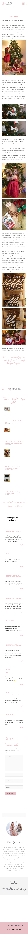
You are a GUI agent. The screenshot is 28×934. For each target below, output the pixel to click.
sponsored (18, 389)
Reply (21, 545)
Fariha (8, 669)
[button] (23, 3)
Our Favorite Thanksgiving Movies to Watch (12, 492)
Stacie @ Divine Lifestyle (12, 575)
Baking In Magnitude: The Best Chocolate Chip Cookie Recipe (14, 442)
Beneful (11, 153)
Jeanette (8, 529)
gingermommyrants (11, 644)
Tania (7, 553)
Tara (7, 692)
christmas (11, 389)
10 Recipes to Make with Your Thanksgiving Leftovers (13, 467)
